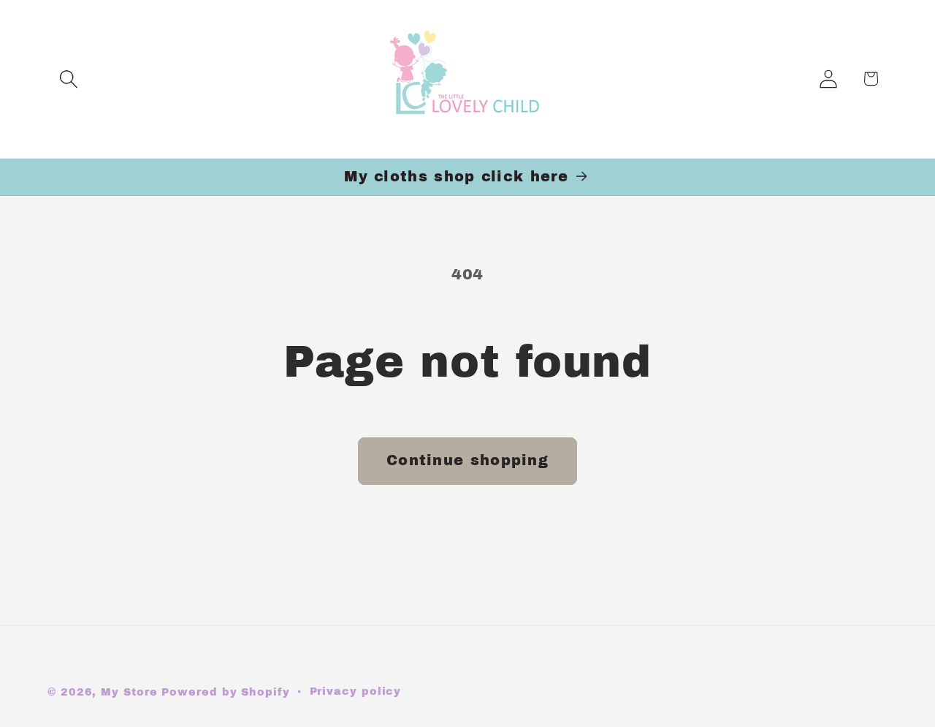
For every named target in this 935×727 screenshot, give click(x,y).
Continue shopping (467, 460)
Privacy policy (356, 691)
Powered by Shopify (225, 692)
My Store (129, 692)
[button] (68, 78)
